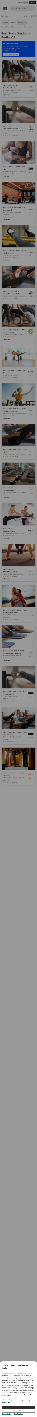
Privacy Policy (7, 1402)
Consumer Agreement (17, 1400)
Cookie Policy (18, 1414)
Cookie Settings (18, 1411)
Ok (18, 1407)
